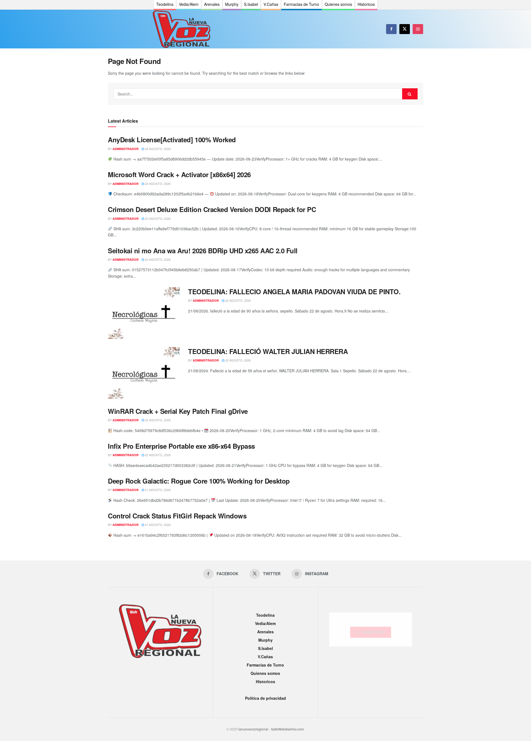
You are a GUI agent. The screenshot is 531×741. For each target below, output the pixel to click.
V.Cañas (265, 656)
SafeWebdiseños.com (287, 729)
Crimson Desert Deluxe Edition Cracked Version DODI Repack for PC (212, 209)
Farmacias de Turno (265, 665)
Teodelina (265, 615)
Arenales (265, 631)
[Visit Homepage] (181, 29)
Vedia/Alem (265, 623)
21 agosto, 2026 (157, 489)
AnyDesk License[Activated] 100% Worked (172, 139)
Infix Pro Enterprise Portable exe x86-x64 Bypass (181, 446)
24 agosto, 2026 (157, 148)
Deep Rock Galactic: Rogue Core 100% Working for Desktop (199, 481)
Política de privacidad (265, 698)
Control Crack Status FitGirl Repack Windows (177, 515)
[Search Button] (410, 93)
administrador (126, 149)
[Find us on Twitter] (404, 29)
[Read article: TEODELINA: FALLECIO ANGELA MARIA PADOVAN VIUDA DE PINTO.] (144, 313)
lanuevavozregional (253, 729)
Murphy (265, 640)
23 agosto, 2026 (157, 218)
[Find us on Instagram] (418, 29)
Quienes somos (265, 673)
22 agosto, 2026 (237, 300)
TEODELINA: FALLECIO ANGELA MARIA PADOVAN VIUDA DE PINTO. (294, 291)
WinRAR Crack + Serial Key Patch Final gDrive (178, 411)
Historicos (265, 681)
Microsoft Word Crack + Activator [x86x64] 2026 (179, 174)
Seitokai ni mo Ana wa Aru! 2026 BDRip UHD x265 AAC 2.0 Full (203, 250)
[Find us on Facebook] (391, 29)
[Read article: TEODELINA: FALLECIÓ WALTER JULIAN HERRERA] (144, 373)
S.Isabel (265, 648)
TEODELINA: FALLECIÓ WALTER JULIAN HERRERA (268, 351)
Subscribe (374, 632)
